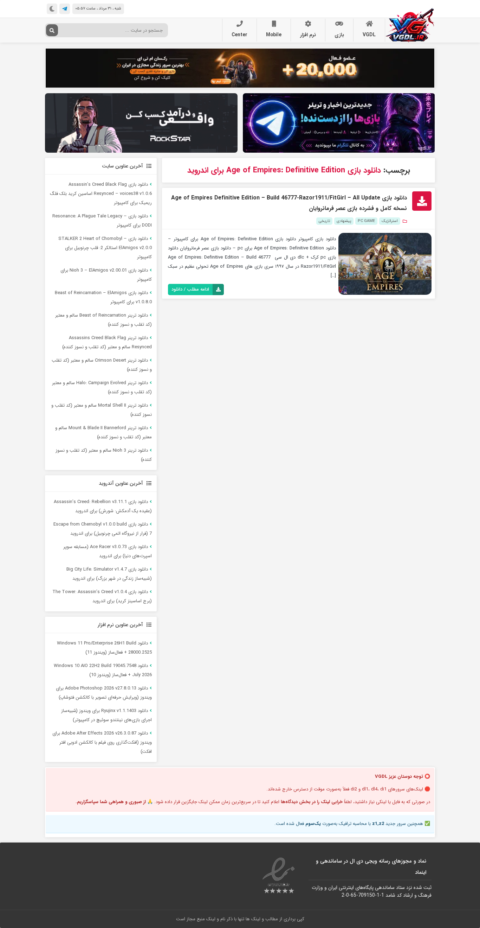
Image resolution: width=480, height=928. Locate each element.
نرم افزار (308, 35)
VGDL (369, 35)
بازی (339, 35)
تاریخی (324, 221)
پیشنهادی (344, 221)
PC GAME (366, 221)
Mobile (273, 35)
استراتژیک (390, 221)
